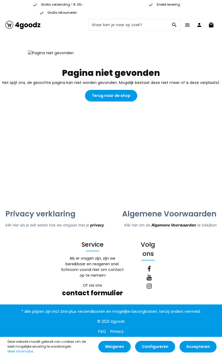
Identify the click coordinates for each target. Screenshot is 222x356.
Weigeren (114, 346)
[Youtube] (149, 278)
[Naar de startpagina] (23, 25)
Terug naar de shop (111, 95)
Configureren (155, 346)
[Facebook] (149, 269)
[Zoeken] (174, 25)
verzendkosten (91, 311)
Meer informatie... (21, 351)
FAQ (102, 331)
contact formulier (92, 293)
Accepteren (198, 346)
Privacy (117, 331)
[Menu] (187, 24)
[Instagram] (149, 287)
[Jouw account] (199, 24)
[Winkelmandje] (211, 24)
